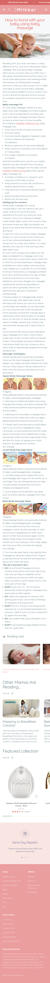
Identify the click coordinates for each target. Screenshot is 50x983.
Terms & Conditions (11, 941)
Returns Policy (9, 932)
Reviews (31, 877)
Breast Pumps (9, 877)
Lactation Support (10, 885)
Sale (5, 907)
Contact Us (7, 920)
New (5, 902)
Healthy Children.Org (14, 171)
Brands (6, 894)
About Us (32, 881)
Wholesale (32, 892)
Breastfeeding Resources (34, 886)
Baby (5, 889)
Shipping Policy (9, 937)
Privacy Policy (9, 928)
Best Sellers (8, 898)
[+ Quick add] (36, 796)
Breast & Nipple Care (12, 881)
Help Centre (8, 924)
